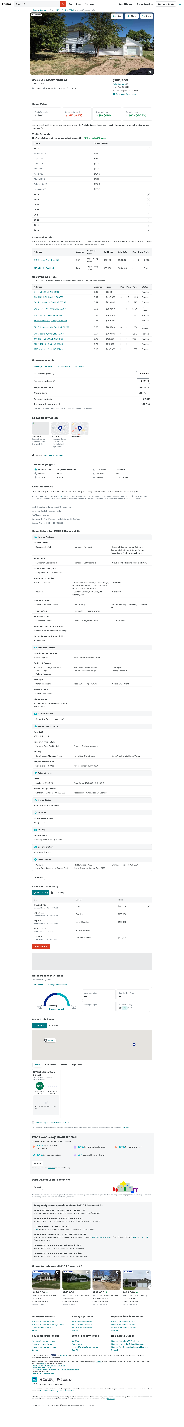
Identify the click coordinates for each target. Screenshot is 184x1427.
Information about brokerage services (48, 1370)
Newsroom (81, 1389)
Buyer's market (56, 1009)
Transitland (63, 1355)
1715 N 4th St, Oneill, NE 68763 (48, 349)
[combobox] (40, 4)
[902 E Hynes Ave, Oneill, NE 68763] (107, 1280)
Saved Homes (125, 4)
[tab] (40, 892)
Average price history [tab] (57, 984)
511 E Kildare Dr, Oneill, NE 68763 (49, 334)
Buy (70, 4)
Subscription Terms (115, 1389)
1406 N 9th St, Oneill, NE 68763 (48, 297)
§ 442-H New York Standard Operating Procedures (48, 1366)
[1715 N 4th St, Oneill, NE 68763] (137, 1280)
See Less (39, 877)
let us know (111, 1399)
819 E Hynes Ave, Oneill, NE (46, 260)
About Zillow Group (50, 1389)
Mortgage (89, 4)
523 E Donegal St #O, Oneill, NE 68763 (51, 327)
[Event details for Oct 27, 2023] (148, 906)
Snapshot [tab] (38, 985)
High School (77, 1064)
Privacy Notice (132, 1389)
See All (38, 1163)
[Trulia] (34, 1379)
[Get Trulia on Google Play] (64, 1379)
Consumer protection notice (70, 1370)
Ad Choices (142, 1389)
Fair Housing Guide (64, 1389)
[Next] (150, 1287)
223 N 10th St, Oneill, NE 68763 (48, 344)
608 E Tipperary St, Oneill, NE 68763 (50, 320)
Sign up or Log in (166, 4)
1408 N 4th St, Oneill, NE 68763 (48, 339)
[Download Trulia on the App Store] (46, 1379)
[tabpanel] (92, 390)
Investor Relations (92, 1389)
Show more (39, 946)
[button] (63, 4)
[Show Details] (148, 148)
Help (125, 1389)
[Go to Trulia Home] (8, 3)
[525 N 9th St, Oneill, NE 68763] (76, 1280)
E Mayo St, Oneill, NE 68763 (46, 292)
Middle (64, 1064)
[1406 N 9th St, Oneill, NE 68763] (46, 1280)
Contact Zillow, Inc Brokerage (43, 1374)
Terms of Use (104, 1389)
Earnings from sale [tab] (43, 366)
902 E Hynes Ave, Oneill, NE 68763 (50, 302)
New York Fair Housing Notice (41, 1368)
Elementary (50, 1064)
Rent (78, 4)
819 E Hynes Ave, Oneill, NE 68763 (50, 309)
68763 (71, 10)
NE (57, 10)
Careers (74, 1389)
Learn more (125, 1127)
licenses (99, 1362)
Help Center (80, 1405)
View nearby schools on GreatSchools (52, 1122)
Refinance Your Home (126, 94)
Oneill (64, 10)
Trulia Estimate (43, 138)
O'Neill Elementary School (101, 1237)
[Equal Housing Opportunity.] (60, 1405)
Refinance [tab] (79, 366)
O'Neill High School (139, 1237)
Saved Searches (145, 4)
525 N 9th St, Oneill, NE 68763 (48, 315)
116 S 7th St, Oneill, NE (44, 268)
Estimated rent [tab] (63, 366)
